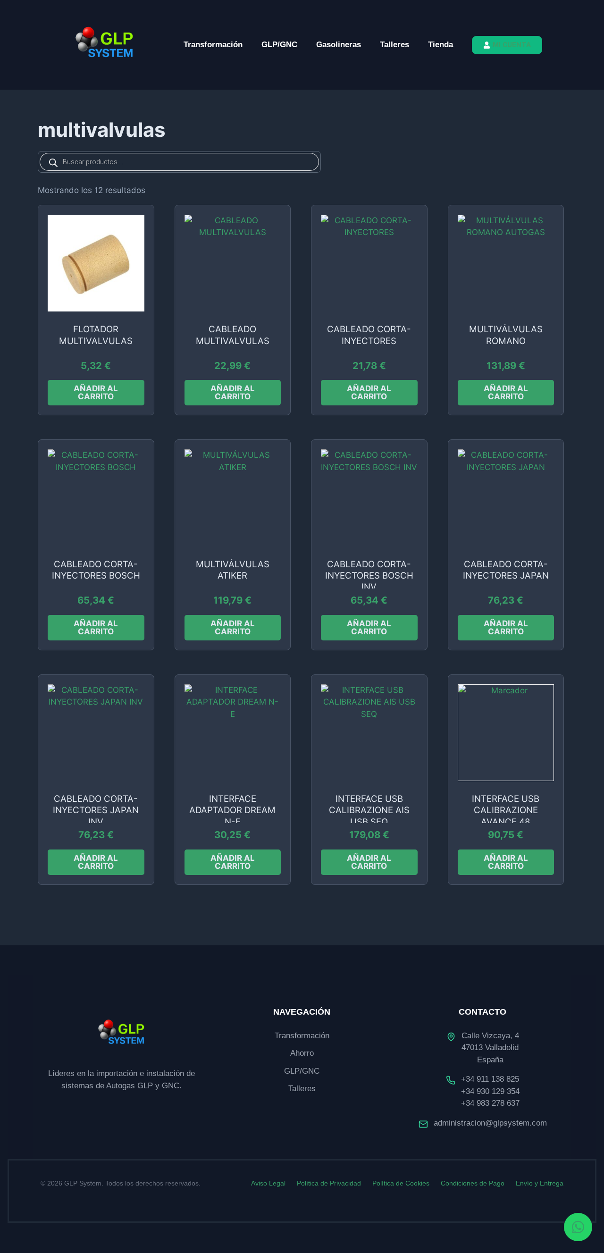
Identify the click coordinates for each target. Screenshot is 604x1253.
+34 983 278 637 (490, 1103)
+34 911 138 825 (490, 1079)
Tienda (440, 44)
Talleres (394, 44)
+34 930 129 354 (490, 1091)
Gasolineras (338, 44)
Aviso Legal (268, 1183)
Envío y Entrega (539, 1183)
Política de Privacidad (329, 1183)
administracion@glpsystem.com (490, 1122)
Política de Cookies (400, 1183)
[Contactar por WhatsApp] (578, 1227)
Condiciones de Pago (472, 1183)
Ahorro (302, 1053)
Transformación (213, 44)
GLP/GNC (279, 44)
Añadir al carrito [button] (96, 392)
